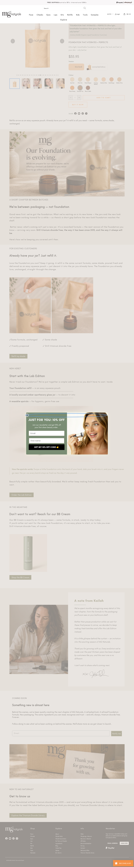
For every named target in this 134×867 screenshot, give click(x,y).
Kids (78, 15)
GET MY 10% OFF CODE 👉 (46, 447)
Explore (63, 20)
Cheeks (40, 15)
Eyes (48, 15)
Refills (70, 15)
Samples (94, 15)
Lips (55, 15)
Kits (62, 15)
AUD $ (109, 14)
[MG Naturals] (11, 14)
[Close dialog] (66, 415)
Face (31, 15)
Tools (85, 15)
